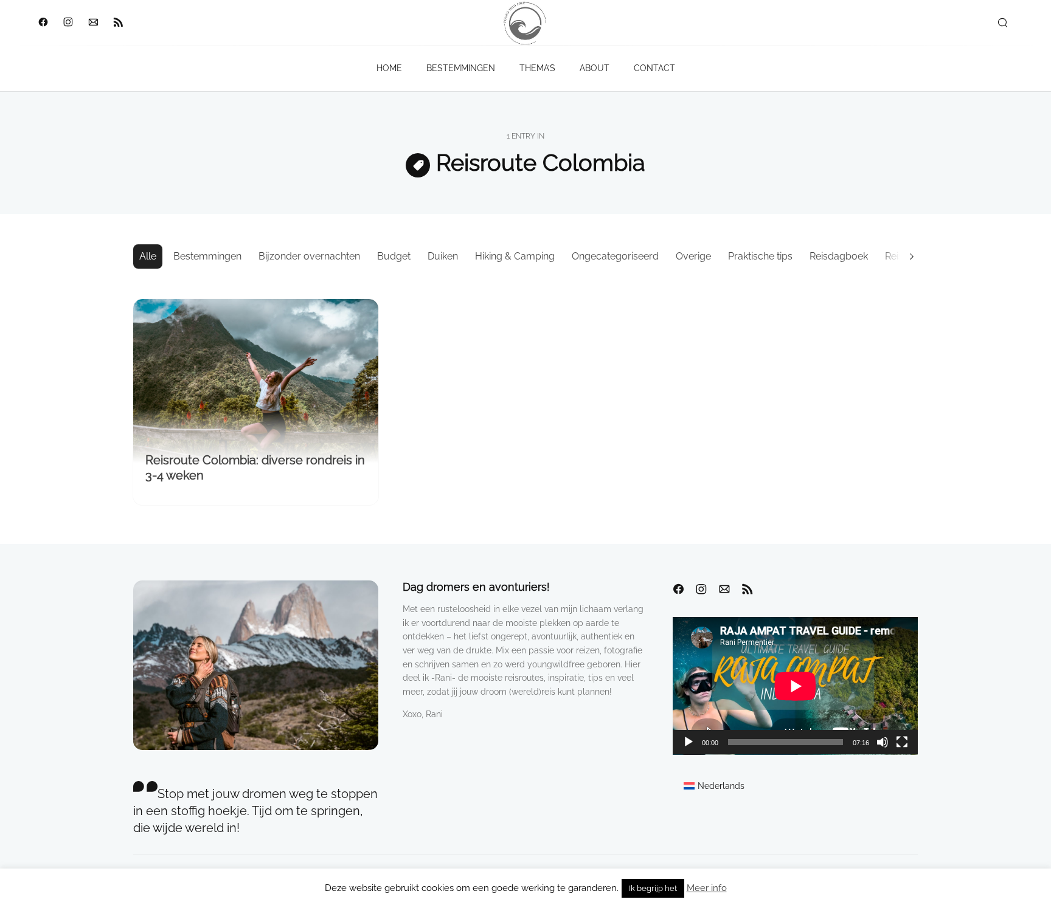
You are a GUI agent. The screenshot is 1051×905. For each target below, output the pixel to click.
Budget (394, 256)
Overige (693, 256)
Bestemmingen (207, 256)
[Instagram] (67, 23)
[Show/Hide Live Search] (1002, 23)
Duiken (443, 256)
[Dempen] (882, 742)
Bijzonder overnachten (309, 256)
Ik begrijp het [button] (653, 888)
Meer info (707, 888)
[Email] (92, 23)
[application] (795, 686)
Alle (147, 256)
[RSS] (117, 23)
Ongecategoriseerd (615, 256)
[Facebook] (42, 23)
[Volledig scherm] (902, 742)
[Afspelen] (688, 742)
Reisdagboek (839, 256)
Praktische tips (760, 256)
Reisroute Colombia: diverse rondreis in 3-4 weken (255, 468)
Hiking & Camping (515, 256)
